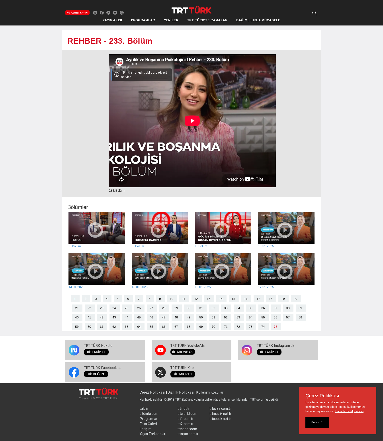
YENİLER (171, 20)
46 (151, 317)
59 (77, 326)
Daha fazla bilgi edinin (349, 411)
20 (295, 299)
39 (300, 308)
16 (246, 299)
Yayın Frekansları (153, 434)
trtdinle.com (149, 414)
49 (188, 317)
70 (213, 326)
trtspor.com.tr (188, 434)
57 (288, 317)
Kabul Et (317, 422)
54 (250, 317)
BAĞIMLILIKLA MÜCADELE (258, 20)
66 (164, 326)
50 (201, 317)
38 (288, 308)
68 (188, 326)
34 (238, 308)
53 (238, 317)
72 (238, 326)
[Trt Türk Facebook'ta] (102, 12)
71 (226, 326)
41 (89, 317)
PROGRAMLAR (143, 20)
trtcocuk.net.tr (220, 419)
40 (77, 317)
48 (176, 317)
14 (221, 299)
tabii (144, 408)
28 (164, 308)
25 (126, 308)
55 (263, 317)
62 (114, 326)
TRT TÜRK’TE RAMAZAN (207, 20)
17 (258, 299)
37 (275, 308)
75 (275, 326)
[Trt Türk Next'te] (95, 12)
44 (126, 317)
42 (102, 317)
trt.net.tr (184, 408)
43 (114, 317)
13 (208, 299)
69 (201, 326)
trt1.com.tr (185, 419)
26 (139, 308)
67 (176, 326)
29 (176, 308)
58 (300, 317)
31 (201, 308)
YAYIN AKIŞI (112, 20)
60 (89, 326)
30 (188, 308)
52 (226, 317)
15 (233, 299)
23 (102, 308)
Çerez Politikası (153, 392)
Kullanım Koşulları (210, 392)
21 (77, 308)
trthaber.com (187, 429)
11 (184, 299)
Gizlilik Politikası (181, 392)
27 (151, 308)
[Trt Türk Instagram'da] (121, 12)
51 (213, 317)
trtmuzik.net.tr (220, 414)
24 (114, 308)
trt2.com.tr (185, 424)
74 (263, 326)
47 (164, 317)
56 (275, 317)
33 (226, 308)
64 (139, 326)
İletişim (145, 429)
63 (126, 326)
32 (213, 308)
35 (250, 308)
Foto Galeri (148, 424)
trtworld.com (187, 414)
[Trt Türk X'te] (108, 12)
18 (270, 299)
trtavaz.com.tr (220, 408)
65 (151, 326)
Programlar (148, 419)
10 (171, 299)
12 (196, 299)
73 (250, 326)
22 (89, 308)
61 (102, 326)
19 (283, 299)
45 (139, 317)
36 (263, 308)
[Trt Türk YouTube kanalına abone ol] (115, 12)
